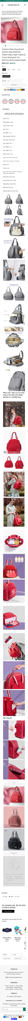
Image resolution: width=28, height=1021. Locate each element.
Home (3, 11)
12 (22, 46)
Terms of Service (9, 989)
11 (21, 46)
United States (6, 76)
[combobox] (7, 954)
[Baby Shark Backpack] (18, 930)
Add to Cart (7, 958)
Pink (9, 69)
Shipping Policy (18, 987)
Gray (19, 69)
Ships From (5, 73)
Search (7, 985)
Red (4, 69)
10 (19, 46)
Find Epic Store (11, 1015)
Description (6, 109)
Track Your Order (18, 989)
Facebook (11, 996)
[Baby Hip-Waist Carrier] (7, 930)
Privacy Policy (19, 985)
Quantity (4, 80)
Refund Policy (9, 987)
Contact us (12, 985)
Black (14, 69)
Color (3, 66)
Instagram (18, 996)
